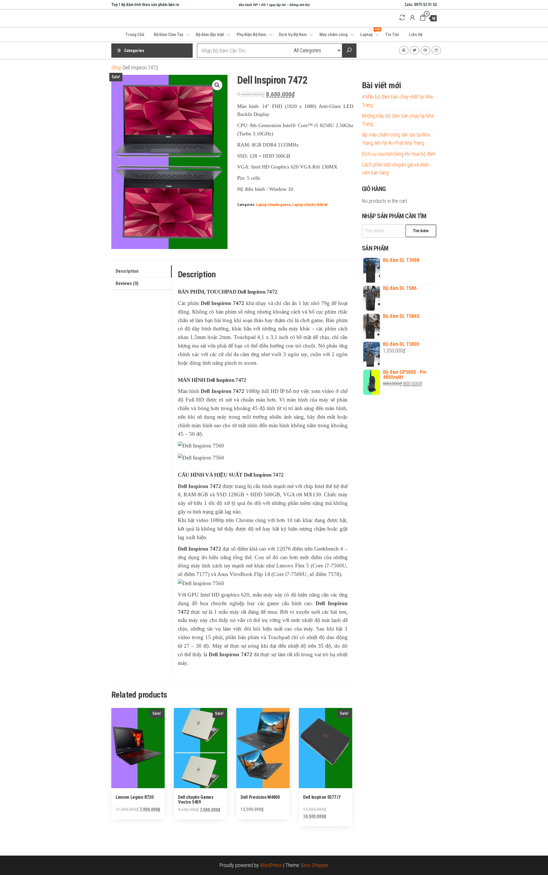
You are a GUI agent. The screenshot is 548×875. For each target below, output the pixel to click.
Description (127, 271)
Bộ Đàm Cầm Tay (168, 34)
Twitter (414, 50)
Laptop (370, 32)
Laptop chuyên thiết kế (310, 204)
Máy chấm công (333, 34)
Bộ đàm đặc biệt (210, 34)
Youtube (425, 50)
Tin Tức (392, 34)
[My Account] (412, 17)
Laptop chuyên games (273, 204)
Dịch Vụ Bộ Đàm (293, 34)
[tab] (141, 271)
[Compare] (402, 17)
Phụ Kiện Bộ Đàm (251, 34)
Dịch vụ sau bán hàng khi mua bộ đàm (399, 154)
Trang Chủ (135, 34)
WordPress (271, 865)
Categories (134, 50)
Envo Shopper (315, 865)
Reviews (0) (127, 283)
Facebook (403, 50)
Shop (116, 68)
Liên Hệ (415, 34)
